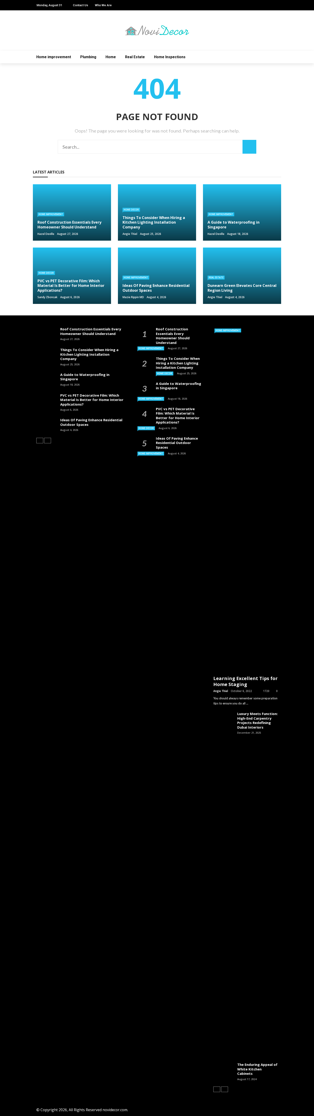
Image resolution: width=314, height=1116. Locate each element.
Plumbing (88, 57)
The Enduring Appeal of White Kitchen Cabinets (257, 1069)
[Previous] (39, 440)
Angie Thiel (130, 234)
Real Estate (135, 57)
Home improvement (53, 57)
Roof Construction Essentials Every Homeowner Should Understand (90, 331)
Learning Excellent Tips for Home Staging (245, 681)
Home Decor (131, 209)
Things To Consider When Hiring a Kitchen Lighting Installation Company (89, 354)
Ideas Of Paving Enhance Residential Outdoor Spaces (91, 422)
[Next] (47, 440)
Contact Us (80, 5)
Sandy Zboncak (47, 297)
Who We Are (103, 5)
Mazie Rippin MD (133, 297)
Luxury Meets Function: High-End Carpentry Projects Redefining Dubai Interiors (257, 720)
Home (111, 57)
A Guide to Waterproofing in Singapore (84, 376)
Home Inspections (170, 57)
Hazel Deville (45, 234)
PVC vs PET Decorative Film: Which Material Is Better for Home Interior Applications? (91, 400)
